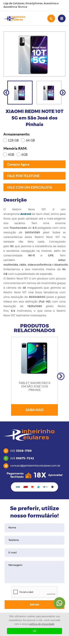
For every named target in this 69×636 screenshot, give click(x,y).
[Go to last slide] (6, 92)
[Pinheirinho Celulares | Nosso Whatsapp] (59, 603)
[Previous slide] (8, 376)
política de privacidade (41, 624)
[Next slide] (63, 92)
